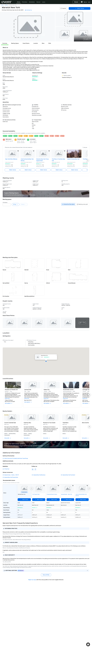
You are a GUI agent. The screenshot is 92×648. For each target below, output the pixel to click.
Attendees (5, 202)
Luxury (43, 2)
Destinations (32, 2)
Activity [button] (6, 433)
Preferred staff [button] (7, 435)
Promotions (24, 2)
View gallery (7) (87, 39)
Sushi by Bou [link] (27, 422)
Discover (38, 2)
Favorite (64, 8)
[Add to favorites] (18, 151)
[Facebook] (35, 469)
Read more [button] (7, 398)
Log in (89, 2)
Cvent (2, 5)
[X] (33, 469)
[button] (27, 26)
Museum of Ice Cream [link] (49, 422)
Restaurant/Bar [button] (26, 435)
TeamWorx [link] (65, 422)
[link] (12, 417)
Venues (18, 2)
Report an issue (32, 579)
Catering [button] (29, 433)
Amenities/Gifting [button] (12, 433)
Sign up (85, 2)
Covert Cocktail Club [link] (10, 422)
